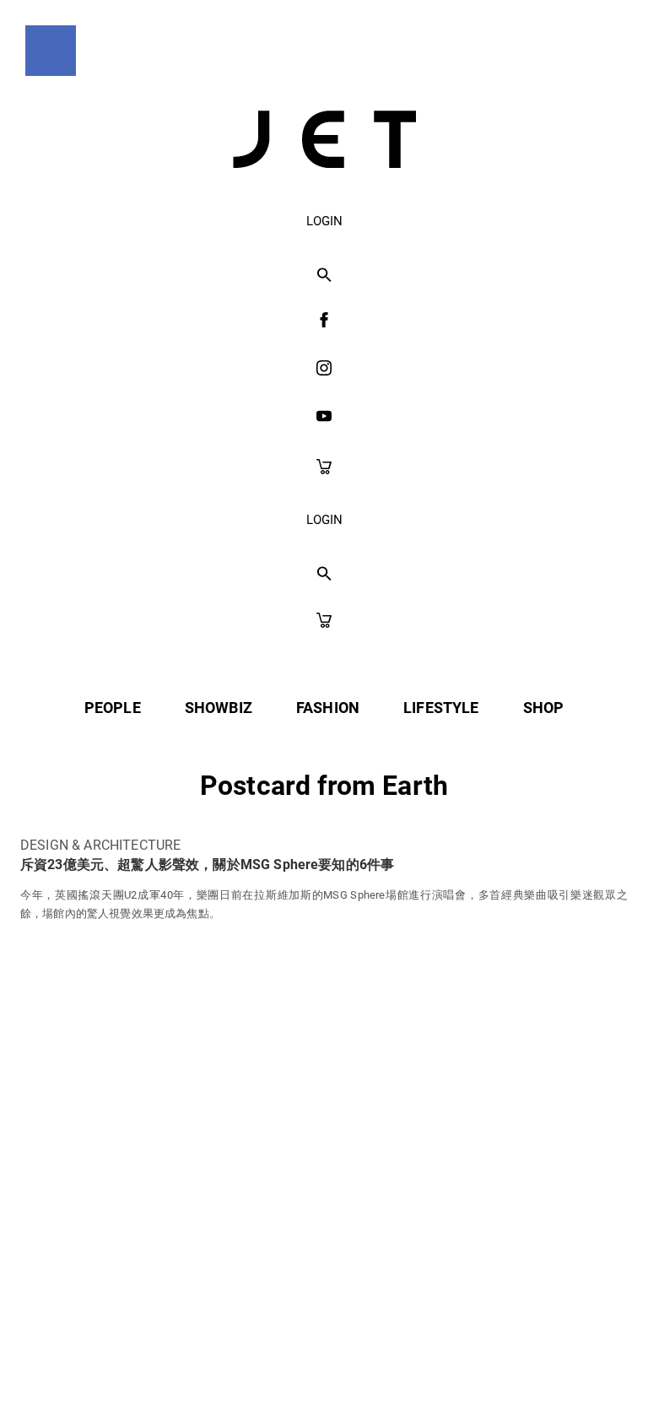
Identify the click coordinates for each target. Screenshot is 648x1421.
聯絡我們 (485, 1247)
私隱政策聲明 (177, 1247)
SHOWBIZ (218, 707)
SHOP (543, 707)
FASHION (327, 707)
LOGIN (324, 221)
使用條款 (289, 1247)
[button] (324, 276)
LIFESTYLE (440, 707)
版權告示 (386, 1247)
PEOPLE (112, 707)
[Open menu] (50, 50)
